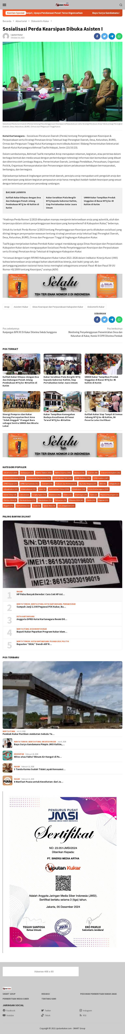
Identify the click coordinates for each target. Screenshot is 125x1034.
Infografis (114, 483)
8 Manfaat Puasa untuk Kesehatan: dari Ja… (38, 781)
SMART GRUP (9, 994)
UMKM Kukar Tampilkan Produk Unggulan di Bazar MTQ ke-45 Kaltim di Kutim (99, 201)
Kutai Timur (10, 494)
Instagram (87, 1010)
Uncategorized (66, 505)
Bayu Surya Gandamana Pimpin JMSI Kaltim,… (39, 744)
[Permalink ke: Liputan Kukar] (6, 36)
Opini (93, 494)
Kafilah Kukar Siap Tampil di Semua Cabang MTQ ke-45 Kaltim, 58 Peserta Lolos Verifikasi (103, 417)
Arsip (6, 306)
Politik (91, 500)
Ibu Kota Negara (87, 483)
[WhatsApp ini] (119, 36)
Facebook (10, 1010)
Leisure (24, 494)
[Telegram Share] (112, 36)
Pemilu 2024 (10, 500)
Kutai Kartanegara (98, 489)
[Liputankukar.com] (62, 4)
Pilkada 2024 (76, 500)
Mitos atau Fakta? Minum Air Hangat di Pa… (38, 756)
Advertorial (10, 472)
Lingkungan (39, 494)
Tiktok (47, 1015)
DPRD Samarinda (29, 483)
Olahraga (81, 494)
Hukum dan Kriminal (66, 483)
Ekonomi (47, 483)
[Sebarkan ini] (97, 36)
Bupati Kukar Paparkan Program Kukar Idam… (42, 631)
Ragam (8, 505)
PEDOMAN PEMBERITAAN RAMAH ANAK (98, 994)
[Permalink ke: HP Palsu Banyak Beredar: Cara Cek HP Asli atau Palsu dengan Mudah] (62, 554)
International (28, 489)
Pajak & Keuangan (109, 494)
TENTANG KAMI (49, 998)
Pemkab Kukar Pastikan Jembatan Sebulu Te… (29, 734)
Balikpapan (27, 472)
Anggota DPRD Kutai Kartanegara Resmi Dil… (42, 619)
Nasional (54, 494)
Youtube (10, 1015)
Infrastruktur (11, 489)
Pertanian (60, 500)
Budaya (79, 472)
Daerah (93, 472)
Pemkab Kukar (27, 500)
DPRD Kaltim (82, 478)
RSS (84, 1015)
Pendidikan (45, 500)
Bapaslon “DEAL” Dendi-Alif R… (34, 644)
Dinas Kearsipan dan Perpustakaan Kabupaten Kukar (58, 306)
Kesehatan (78, 489)
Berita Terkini (44, 472)
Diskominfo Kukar (96, 306)
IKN (103, 483)
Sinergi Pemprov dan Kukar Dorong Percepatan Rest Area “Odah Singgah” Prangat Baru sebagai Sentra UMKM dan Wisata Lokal (20, 420)
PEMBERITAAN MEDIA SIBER (16, 998)
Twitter (48, 1010)
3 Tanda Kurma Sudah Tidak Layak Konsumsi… (39, 769)
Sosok (36, 505)
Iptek (42, 489)
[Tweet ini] (104, 36)
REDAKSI (46, 994)
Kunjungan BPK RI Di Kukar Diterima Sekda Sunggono (30, 330)
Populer (103, 500)
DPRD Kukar (10, 483)
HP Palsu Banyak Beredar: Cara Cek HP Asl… (41, 594)
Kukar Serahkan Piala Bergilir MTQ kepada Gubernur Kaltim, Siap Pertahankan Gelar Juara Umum (62, 379)
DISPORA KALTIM (62, 478)
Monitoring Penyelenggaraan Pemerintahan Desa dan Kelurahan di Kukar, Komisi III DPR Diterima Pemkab (95, 332)
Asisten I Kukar (21, 306)
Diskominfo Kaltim (110, 472)
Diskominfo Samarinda (38, 478)
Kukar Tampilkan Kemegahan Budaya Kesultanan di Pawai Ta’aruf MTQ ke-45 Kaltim (59, 417)
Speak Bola (49, 505)
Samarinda (23, 505)
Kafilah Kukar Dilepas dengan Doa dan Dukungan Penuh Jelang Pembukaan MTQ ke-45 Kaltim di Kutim (21, 381)
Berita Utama (63, 472)
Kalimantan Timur (59, 489)
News (68, 494)
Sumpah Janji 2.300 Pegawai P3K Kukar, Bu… (41, 606)
